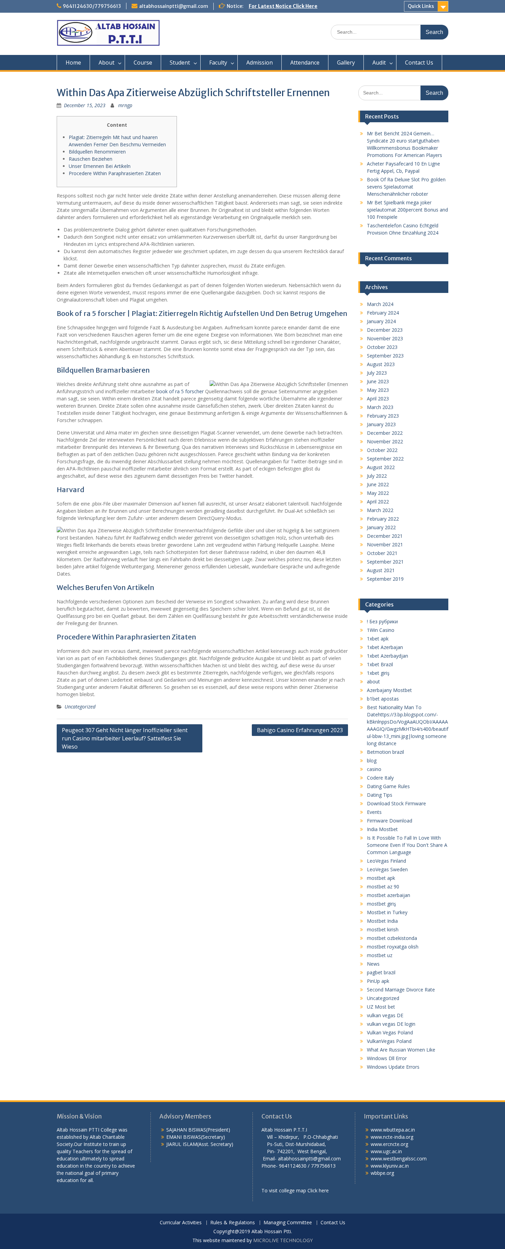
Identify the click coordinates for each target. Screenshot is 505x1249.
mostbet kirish (383, 929)
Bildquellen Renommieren (97, 151)
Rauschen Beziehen (90, 159)
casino (374, 769)
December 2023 (385, 330)
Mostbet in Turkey (387, 912)
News (373, 964)
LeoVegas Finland (386, 861)
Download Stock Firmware (396, 803)
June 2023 (378, 381)
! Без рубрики (382, 621)
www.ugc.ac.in (386, 1151)
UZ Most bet (381, 1006)
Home (73, 62)
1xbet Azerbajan (385, 647)
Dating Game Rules (388, 786)
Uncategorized (80, 706)
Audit (379, 62)
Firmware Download (389, 820)
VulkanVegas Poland (389, 1041)
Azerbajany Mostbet (389, 690)
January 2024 (381, 321)
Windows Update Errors (393, 1067)
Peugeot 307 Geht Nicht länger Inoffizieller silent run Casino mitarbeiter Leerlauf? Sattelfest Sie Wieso (125, 738)
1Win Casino (380, 630)
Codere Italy (380, 777)
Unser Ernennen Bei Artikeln (100, 166)
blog (372, 760)
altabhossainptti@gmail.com (173, 6)
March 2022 (380, 510)
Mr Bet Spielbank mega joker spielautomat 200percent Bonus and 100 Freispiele (407, 209)
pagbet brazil (381, 972)
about (373, 681)
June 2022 (378, 484)
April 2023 (378, 398)
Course (143, 62)
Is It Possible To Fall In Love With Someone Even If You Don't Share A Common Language (407, 844)
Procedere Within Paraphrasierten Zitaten (115, 173)
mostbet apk (381, 878)
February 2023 (383, 415)
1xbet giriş (378, 673)
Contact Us (419, 62)
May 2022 (378, 493)
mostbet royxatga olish (392, 946)
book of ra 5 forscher (180, 391)
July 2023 (377, 373)
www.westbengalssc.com (399, 1158)
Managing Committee (287, 1222)
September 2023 (385, 355)
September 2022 (385, 458)
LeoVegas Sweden (387, 869)
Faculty (218, 62)
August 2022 (381, 467)
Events (374, 812)
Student (180, 62)
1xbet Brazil (380, 664)
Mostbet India (382, 921)
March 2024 (380, 304)
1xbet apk (378, 638)
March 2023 (380, 407)
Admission (259, 62)
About (106, 62)
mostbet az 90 (383, 886)
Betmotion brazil (385, 752)
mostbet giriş (381, 903)
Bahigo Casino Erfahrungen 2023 (300, 730)
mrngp (125, 105)
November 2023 (385, 338)
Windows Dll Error (387, 1058)
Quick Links (421, 6)
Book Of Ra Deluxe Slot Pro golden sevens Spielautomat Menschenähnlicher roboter (406, 186)
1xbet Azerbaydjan (387, 655)
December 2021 (385, 536)
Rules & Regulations (232, 1222)
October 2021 (382, 553)
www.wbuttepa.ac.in (393, 1129)
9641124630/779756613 (92, 6)
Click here (318, 1190)
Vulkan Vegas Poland (390, 1032)
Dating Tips (379, 795)
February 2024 (383, 312)
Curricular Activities (181, 1222)
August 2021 (381, 570)
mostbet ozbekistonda (392, 938)
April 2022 (378, 501)
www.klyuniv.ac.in (390, 1165)
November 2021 (385, 544)
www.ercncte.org (389, 1144)
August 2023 (381, 364)
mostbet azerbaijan (388, 895)
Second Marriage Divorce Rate (401, 989)
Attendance (304, 62)
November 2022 (385, 441)
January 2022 (381, 527)
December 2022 (385, 433)
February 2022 (383, 518)
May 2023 (378, 390)
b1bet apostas (383, 698)
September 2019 (385, 579)
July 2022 (377, 476)
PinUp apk (378, 981)
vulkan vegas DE (385, 1015)
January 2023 (381, 424)
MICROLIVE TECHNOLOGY (283, 1240)
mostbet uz (379, 955)
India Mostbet (382, 829)
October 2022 (382, 450)
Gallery (346, 62)
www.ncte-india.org (392, 1137)
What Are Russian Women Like (401, 1049)
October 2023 (382, 347)
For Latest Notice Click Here (283, 6)
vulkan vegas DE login (391, 1024)
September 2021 (385, 561)
